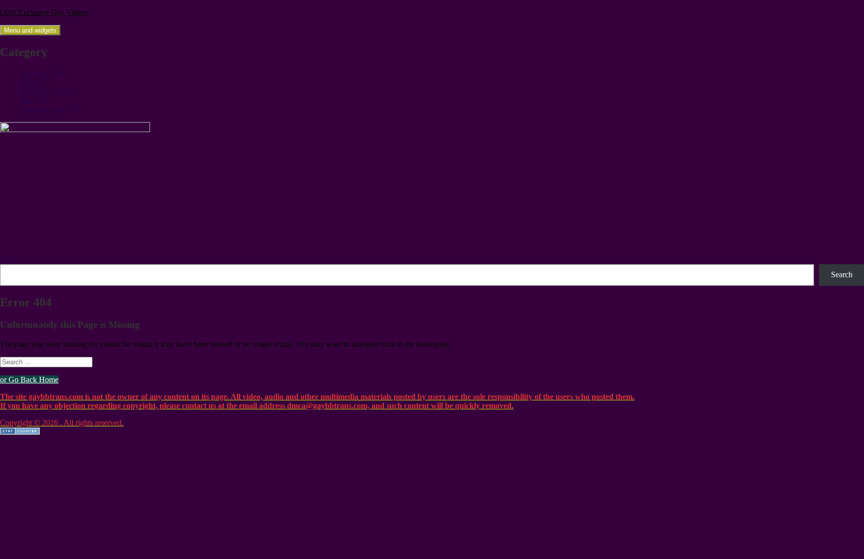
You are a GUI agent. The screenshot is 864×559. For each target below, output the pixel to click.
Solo (27, 100)
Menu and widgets (30, 30)
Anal (28, 82)
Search (11, 259)
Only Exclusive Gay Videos (44, 12)
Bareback (35, 91)
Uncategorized (43, 109)
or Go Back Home (29, 379)
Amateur (34, 73)
